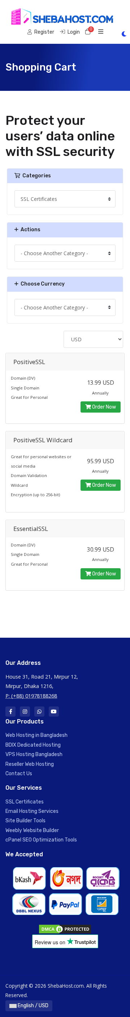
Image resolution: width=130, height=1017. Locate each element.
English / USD (32, 1006)
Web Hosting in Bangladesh (36, 735)
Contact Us (18, 774)
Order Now (103, 407)
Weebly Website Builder (32, 830)
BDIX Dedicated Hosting (33, 745)
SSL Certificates (24, 802)
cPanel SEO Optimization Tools (41, 840)
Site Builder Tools (25, 821)
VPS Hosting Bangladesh (33, 754)
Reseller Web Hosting (29, 764)
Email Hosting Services (31, 811)
